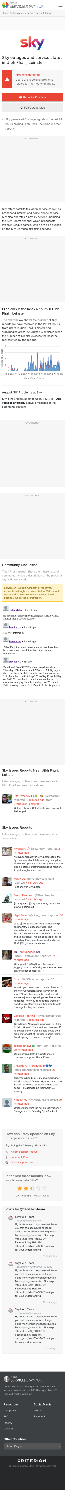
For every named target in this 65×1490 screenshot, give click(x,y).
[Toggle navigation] (60, 5)
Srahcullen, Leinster (26, 803)
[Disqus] (32, 645)
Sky (32, 13)
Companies (19, 13)
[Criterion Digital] (33, 1460)
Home (5, 13)
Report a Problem (34, 97)
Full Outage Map (34, 107)
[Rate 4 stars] (39, 1188)
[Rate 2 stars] (26, 1188)
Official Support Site (22, 1162)
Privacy (8, 1422)
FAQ (6, 1416)
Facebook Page (20, 1157)
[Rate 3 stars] (33, 1188)
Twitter (38, 1410)
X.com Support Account (24, 1151)
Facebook (40, 1416)
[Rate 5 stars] (45, 1188)
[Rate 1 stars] (20, 1188)
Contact (8, 1428)
